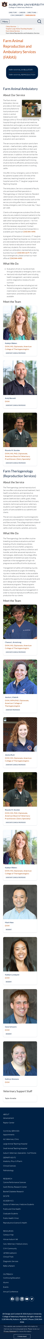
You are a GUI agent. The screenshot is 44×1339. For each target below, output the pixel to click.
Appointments (8, 1134)
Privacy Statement (10, 1331)
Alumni (6, 1282)
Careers (22, 12)
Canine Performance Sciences (14, 1182)
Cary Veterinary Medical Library (15, 1244)
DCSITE (6, 1196)
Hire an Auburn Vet (10, 1239)
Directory (13, 12)
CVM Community (16, 15)
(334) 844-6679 (23, 253)
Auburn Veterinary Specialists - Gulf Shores (19, 1153)
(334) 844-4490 (29, 231)
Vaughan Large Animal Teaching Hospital (19, 29)
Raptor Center (8, 1122)
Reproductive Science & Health (15, 1223)
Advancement (8, 1118)
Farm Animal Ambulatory (21, 70)
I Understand (22, 1336)
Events (5, 1287)
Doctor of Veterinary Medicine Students (18, 1204)
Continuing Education (11, 1278)
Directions (31, 12)
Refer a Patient (9, 1266)
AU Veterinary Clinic (11, 1139)
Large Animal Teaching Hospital (15, 1144)
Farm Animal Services (13, 31)
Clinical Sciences (9, 1166)
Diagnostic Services (10, 1261)
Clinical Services (11, 26)
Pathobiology (8, 1170)
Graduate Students (10, 1213)
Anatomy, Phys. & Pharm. (12, 1161)
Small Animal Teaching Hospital (15, 1148)
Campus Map (8, 1235)
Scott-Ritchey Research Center (15, 1187)
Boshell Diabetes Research (13, 1191)
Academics (8, 1201)
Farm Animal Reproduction (22, 74)
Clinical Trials (8, 1257)
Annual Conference (10, 1291)
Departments (9, 1157)
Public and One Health (12, 1209)
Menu (5, 21)
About (6, 1114)
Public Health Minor (11, 1218)
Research (7, 1178)
